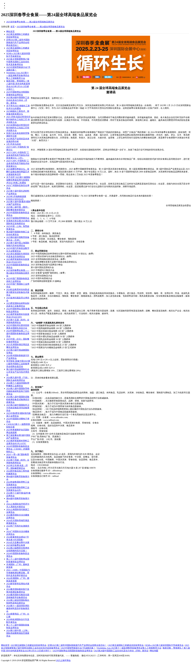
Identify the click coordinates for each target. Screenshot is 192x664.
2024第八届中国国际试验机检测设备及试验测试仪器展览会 (17, 399)
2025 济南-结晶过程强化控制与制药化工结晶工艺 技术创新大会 (18, 119)
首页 (12, 27)
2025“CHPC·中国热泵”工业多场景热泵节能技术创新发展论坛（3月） (17, 155)
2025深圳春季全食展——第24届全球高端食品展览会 (30, 22)
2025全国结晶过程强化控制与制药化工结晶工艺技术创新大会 (17, 128)
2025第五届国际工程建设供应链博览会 (28, 645)
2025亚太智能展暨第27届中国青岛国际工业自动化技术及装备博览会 (17, 62)
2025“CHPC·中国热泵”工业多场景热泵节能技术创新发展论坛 (17, 163)
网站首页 (10, 31)
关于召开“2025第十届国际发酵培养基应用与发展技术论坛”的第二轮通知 (18, 180)
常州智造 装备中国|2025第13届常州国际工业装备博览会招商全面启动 (18, 364)
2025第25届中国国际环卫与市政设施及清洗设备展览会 (17, 408)
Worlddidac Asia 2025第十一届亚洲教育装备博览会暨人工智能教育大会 (17, 75)
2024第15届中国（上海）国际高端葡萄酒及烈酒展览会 (17, 633)
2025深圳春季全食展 (15, 545)
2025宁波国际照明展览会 (17, 218)
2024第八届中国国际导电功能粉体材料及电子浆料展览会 (17, 391)
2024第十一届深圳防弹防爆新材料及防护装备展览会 (17, 608)
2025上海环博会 (63, 660)
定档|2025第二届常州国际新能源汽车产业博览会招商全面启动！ (18, 42)
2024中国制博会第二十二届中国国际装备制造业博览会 (17, 333)
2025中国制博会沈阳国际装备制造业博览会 (73, 651)
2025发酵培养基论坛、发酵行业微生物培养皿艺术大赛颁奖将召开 (17, 172)
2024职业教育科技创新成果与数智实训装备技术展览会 (17, 292)
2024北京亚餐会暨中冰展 (17, 542)
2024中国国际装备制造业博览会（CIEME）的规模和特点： (18, 449)
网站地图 (154, 651)
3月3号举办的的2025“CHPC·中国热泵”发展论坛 (17, 147)
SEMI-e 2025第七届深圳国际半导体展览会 (164, 645)
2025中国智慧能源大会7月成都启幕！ (78, 648)
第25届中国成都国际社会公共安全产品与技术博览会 (17, 372)
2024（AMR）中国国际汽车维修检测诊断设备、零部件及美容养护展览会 (18, 573)
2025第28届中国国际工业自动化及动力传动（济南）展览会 (17, 100)
